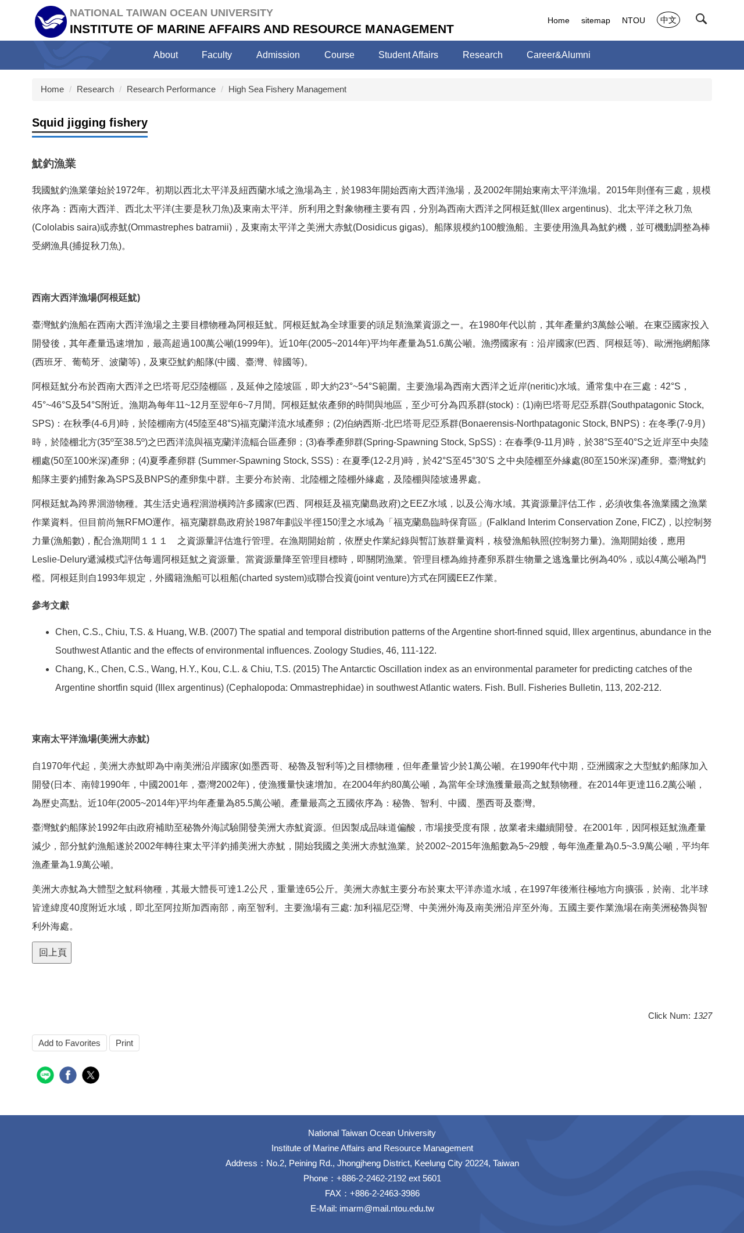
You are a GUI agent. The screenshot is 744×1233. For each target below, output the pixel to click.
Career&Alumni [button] (559, 55)
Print (124, 1043)
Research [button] (483, 55)
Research (95, 89)
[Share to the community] (47, 1076)
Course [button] (339, 55)
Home (559, 20)
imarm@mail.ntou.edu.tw (386, 1208)
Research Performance (171, 89)
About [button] (165, 55)
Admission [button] (278, 55)
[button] (704, 21)
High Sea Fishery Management (287, 89)
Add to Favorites (69, 1043)
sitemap (595, 20)
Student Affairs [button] (408, 55)
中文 (668, 19)
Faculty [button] (217, 55)
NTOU (633, 20)
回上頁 (52, 952)
